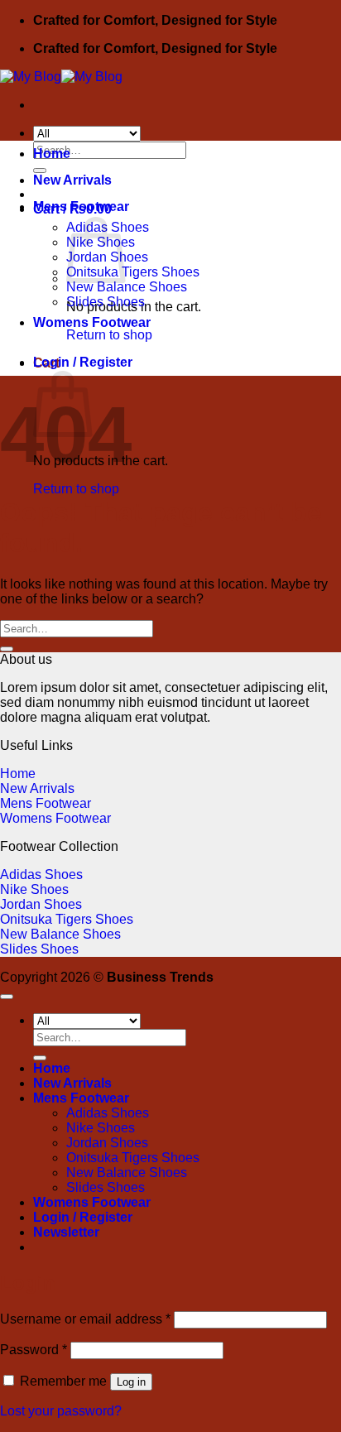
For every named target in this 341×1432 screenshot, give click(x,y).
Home (51, 154)
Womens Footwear (92, 322)
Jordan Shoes (41, 904)
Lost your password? (61, 1411)
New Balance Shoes (126, 287)
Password (33, 1350)
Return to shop (76, 489)
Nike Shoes (34, 889)
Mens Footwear (81, 206)
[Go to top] (6, 996)
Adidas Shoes (41, 874)
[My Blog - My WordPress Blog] (61, 77)
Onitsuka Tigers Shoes (132, 272)
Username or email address (85, 1319)
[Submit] (6, 648)
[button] (82, 362)
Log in (131, 1382)
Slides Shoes (105, 302)
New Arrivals (72, 180)
